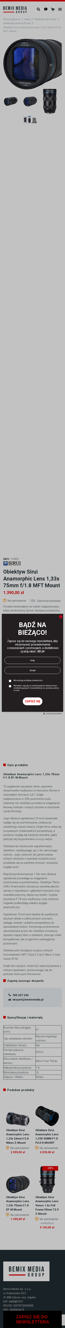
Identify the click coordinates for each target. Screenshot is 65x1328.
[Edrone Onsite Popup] (32, 664)
